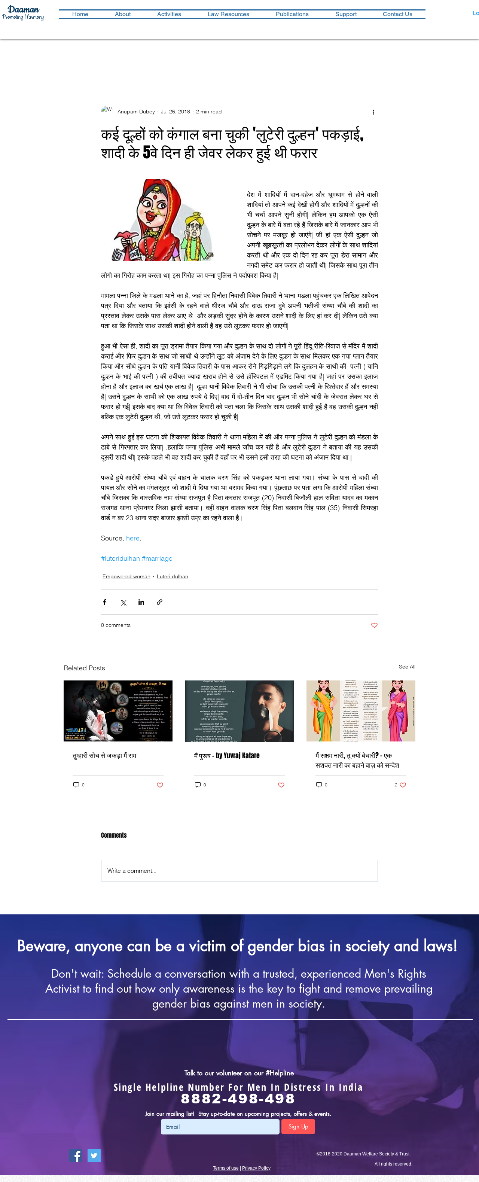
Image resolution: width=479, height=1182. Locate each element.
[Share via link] (159, 602)
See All (407, 666)
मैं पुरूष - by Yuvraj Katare (227, 756)
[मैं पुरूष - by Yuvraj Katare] (239, 711)
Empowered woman (126, 576)
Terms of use (226, 1168)
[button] (169, 14)
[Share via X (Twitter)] (122, 602)
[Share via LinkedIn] (141, 602)
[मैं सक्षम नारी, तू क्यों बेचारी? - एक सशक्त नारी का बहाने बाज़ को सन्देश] (360, 710)
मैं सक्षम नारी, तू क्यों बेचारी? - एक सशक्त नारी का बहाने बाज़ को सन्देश (357, 760)
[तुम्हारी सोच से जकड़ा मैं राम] (118, 710)
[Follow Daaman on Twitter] (94, 1155)
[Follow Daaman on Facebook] (75, 1155)
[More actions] (373, 111)
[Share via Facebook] (104, 602)
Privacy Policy (256, 1168)
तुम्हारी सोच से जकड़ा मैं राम (104, 755)
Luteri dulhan (172, 576)
